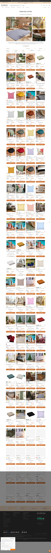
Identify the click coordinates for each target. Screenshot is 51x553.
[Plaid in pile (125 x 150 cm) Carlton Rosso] (40, 319)
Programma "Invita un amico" (26, 515)
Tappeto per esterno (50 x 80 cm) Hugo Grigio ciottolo (20, 421)
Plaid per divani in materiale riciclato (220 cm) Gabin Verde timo (10, 440)
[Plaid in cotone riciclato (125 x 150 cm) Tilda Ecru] (20, 263)
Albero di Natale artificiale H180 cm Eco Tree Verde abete (30, 326)
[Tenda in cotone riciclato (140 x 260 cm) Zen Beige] (10, 319)
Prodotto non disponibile (21, 271)
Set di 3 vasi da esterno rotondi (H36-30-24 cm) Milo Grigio (40, 496)
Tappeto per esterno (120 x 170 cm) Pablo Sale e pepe (40, 402)
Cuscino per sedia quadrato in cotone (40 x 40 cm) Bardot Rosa (30, 307)
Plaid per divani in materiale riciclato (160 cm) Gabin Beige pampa (40, 214)
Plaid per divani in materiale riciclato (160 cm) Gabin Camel (30, 383)
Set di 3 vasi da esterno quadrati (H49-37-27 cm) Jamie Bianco (20, 496)
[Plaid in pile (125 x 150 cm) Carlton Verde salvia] (40, 58)
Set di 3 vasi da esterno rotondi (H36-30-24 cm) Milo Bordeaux (30, 496)
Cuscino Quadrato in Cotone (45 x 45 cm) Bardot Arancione (30, 459)
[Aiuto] (41, 5)
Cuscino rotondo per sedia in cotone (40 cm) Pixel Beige (10, 65)
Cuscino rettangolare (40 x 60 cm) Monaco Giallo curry (30, 478)
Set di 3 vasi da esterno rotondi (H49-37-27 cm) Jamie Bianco (20, 65)
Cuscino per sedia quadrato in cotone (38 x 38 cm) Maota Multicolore (40, 158)
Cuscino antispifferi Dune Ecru (19, 439)
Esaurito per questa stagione (40, 85)
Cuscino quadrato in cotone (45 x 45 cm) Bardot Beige (20, 459)
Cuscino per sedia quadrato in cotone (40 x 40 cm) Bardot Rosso (10, 102)
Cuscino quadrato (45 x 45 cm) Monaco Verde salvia (19, 176)
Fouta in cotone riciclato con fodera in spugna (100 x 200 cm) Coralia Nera (30, 102)
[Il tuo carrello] (49, 5)
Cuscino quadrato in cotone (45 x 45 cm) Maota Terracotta (10, 478)
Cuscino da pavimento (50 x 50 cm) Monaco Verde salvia (30, 232)
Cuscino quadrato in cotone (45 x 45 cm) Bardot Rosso (40, 459)
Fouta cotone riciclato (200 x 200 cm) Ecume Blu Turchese (10, 288)
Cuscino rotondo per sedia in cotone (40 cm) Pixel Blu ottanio (40, 139)
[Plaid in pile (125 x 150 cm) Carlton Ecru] (11, 263)
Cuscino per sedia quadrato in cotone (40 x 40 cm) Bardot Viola (30, 158)
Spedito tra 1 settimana (20, 122)
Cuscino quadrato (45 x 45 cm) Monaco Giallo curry (9, 459)
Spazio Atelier (15, 515)
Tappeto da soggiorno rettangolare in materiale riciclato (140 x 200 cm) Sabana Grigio (30, 440)
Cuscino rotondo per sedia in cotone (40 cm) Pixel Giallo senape (20, 102)
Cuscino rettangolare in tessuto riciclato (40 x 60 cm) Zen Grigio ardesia (20, 365)
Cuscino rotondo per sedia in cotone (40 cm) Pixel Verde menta (20, 83)
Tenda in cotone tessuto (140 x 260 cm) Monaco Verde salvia (20, 402)
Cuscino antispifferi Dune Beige (30, 288)
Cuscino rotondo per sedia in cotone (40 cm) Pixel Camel (30, 65)
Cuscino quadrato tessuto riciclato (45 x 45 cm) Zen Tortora (20, 307)
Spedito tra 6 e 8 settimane (31, 328)
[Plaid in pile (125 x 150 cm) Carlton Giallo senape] (20, 244)
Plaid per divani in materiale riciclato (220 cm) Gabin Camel (40, 383)
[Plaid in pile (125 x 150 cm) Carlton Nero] (30, 414)
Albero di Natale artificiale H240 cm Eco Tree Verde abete (20, 326)
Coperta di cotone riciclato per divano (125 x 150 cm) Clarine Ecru (10, 496)
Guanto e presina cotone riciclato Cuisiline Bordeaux (10, 345)
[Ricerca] (24, 5)
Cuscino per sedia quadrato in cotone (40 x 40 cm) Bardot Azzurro (30, 195)
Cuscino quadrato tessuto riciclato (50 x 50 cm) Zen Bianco (10, 364)
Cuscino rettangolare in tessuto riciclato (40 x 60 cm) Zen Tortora (40, 307)
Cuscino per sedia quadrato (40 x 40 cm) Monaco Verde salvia (20, 120)
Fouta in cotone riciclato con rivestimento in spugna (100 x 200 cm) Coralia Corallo (40, 478)
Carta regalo (24, 517)
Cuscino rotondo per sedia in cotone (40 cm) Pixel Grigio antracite (30, 176)
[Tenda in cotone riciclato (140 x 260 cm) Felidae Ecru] (11, 207)
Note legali (5, 523)
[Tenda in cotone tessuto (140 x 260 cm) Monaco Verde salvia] (20, 395)
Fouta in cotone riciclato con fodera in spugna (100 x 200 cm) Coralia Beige (11, 251)
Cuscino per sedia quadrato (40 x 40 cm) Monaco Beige (20, 288)
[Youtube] (24, 532)
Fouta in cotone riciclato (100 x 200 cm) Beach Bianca (30, 251)
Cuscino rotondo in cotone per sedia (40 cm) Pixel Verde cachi (20, 139)
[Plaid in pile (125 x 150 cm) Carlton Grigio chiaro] (10, 414)
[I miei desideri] (46, 5)
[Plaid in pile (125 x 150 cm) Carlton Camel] (40, 282)
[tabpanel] (19, 8)
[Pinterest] (22, 532)
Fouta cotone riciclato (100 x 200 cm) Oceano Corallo (10, 232)
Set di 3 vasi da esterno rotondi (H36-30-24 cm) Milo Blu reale (30, 270)
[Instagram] (26, 532)
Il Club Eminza (24, 514)
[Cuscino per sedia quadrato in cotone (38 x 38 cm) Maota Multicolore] (40, 151)
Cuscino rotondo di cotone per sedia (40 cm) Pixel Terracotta (30, 120)
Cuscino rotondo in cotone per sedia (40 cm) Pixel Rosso (20, 158)
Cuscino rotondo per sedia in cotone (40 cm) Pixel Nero (10, 158)
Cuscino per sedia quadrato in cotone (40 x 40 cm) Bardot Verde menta (20, 478)
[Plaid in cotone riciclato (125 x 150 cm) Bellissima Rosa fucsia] (40, 338)
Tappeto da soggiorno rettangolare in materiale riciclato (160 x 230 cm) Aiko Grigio (40, 102)
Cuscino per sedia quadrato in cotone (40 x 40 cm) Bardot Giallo (30, 139)
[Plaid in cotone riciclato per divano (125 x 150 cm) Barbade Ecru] (20, 376)
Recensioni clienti (6, 526)
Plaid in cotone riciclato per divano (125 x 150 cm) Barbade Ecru (20, 383)
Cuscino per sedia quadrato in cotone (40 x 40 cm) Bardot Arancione (30, 214)
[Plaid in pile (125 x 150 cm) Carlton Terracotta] (30, 76)
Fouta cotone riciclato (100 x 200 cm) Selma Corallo (40, 251)
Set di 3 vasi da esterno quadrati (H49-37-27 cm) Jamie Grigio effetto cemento (10, 84)
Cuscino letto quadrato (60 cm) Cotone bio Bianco (39, 195)
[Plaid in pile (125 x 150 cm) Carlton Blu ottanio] (10, 376)
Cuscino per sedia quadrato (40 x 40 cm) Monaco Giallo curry (10, 176)
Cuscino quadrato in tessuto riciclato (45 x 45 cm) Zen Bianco (10, 307)
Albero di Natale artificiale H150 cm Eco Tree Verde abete (30, 364)
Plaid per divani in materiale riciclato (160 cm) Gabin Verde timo (30, 402)
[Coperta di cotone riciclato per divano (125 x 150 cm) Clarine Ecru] (10, 490)
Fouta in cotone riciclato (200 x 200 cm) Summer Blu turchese (20, 232)
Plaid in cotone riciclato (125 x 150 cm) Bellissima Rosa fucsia (40, 345)
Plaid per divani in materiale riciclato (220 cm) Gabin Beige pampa (10, 195)
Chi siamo (14, 514)
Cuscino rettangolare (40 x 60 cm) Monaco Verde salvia (10, 139)
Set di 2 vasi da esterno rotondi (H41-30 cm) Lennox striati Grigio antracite (40, 83)
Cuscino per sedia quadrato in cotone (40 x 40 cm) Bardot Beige (10, 120)
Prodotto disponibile (7, 66)
